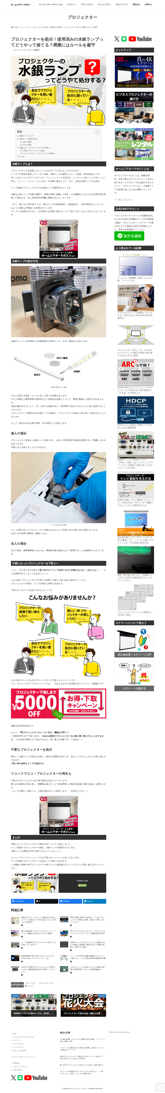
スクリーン (17, 1040)
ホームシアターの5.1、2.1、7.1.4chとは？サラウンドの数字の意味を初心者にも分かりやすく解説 (134, 353)
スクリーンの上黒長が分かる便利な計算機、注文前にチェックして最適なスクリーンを (82, 1049)
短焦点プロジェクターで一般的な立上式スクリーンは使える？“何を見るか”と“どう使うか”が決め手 (38, 919)
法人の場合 (27, 145)
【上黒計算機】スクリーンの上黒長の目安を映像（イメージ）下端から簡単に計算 (82, 1040)
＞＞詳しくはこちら (123, 199)
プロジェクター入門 (46, 983)
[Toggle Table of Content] (96, 132)
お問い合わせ (18, 1070)
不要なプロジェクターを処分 (34, 151)
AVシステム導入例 (19, 1050)
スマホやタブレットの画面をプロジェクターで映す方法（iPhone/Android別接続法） (134, 315)
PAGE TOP (158, 1057)
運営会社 (16, 1063)
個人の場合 (27, 142)
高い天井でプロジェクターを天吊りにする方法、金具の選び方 (81, 1065)
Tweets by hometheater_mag (119, 1032)
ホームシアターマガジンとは (23, 1037)
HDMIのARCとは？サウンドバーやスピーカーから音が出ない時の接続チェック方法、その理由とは (134, 390)
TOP (14, 1034)
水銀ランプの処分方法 (28, 139)
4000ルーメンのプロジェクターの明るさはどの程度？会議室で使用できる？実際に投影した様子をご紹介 (87, 944)
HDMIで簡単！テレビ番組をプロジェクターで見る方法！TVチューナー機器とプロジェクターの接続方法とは (135, 502)
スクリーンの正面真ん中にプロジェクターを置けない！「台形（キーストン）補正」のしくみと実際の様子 (81, 1073)
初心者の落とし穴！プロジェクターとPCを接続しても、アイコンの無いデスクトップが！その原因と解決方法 (135, 540)
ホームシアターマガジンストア (25, 857)
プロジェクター (30, 983)
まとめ (21, 156)
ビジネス (30, 986)
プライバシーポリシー (21, 1066)
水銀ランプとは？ (26, 136)
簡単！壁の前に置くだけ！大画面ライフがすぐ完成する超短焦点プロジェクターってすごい (134, 577)
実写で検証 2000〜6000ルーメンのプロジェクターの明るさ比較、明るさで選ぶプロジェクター (87, 919)
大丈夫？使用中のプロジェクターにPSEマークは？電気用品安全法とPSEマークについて (38, 969)
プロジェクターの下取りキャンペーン (71, 684)
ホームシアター (18, 1047)
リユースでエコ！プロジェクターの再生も (39, 153)
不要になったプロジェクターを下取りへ (35, 148)
